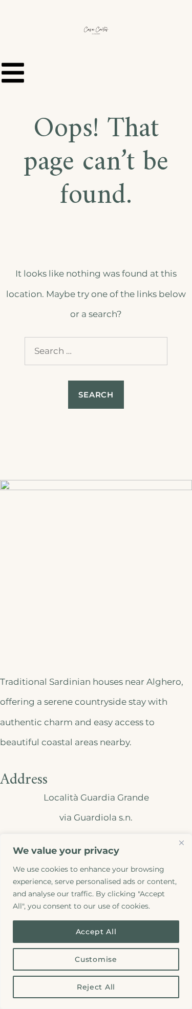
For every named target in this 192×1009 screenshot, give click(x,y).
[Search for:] (96, 351)
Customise (96, 959)
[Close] (181, 842)
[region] (96, 921)
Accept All (96, 931)
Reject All (96, 987)
